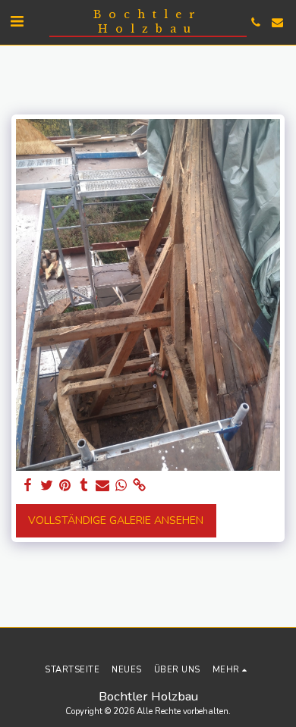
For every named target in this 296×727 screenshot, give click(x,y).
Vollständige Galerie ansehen (115, 520)
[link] (139, 485)
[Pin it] (65, 485)
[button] (17, 21)
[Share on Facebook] (28, 485)
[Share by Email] (102, 485)
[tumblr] (84, 485)
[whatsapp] (121, 485)
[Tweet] (47, 485)
